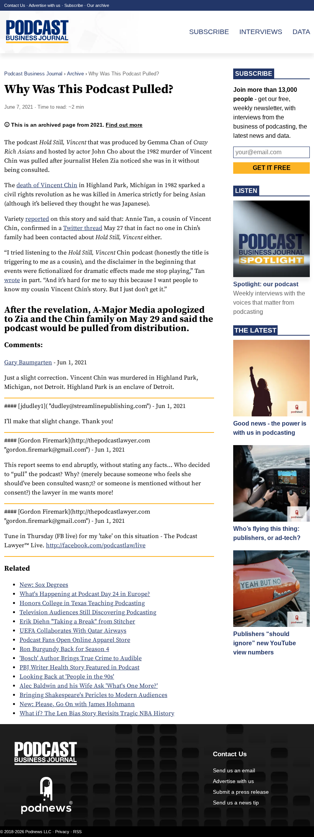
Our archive (98, 5)
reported (37, 219)
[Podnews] (47, 812)
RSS (77, 831)
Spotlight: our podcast (265, 284)
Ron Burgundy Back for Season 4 (64, 649)
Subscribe (73, 5)
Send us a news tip (236, 802)
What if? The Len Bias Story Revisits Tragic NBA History (97, 713)
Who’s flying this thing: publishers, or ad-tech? (267, 533)
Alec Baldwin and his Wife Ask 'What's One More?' (89, 686)
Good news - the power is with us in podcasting (269, 428)
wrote (12, 280)
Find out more (124, 125)
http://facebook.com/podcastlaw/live (96, 545)
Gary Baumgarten (28, 362)
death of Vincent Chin (46, 185)
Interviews (260, 32)
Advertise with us (45, 5)
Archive (75, 74)
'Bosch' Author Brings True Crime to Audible (81, 658)
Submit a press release (241, 792)
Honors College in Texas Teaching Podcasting (82, 603)
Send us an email (234, 770)
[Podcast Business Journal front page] (38, 49)
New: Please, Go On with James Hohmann (77, 704)
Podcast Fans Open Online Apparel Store (75, 640)
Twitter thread (82, 228)
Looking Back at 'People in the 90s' (67, 676)
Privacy (62, 831)
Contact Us (14, 5)
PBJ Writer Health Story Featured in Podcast (79, 667)
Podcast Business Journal (33, 74)
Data (301, 32)
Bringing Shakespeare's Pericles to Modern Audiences (93, 695)
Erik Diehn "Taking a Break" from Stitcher (77, 621)
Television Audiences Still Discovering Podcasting (88, 612)
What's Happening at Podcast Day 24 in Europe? (85, 594)
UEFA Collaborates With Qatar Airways (73, 631)
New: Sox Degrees (44, 585)
